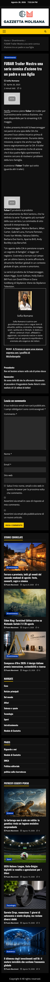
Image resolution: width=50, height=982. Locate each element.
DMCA (6, 760)
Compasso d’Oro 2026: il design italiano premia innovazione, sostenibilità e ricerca (24, 664)
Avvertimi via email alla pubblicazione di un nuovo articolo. (24, 515)
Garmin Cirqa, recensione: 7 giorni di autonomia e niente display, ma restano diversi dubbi (23, 916)
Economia (11, 951)
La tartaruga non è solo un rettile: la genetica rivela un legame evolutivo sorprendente (21, 823)
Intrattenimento (11, 725)
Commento (10, 414)
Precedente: (25, 369)
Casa (6, 685)
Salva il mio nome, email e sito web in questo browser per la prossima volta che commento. (26, 489)
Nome (8, 453)
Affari (6, 702)
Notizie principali (11, 691)
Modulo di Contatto (12, 730)
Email (7, 464)
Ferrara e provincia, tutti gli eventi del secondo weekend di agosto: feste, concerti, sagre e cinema (22, 578)
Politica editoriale (11, 766)
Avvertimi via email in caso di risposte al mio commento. (24, 503)
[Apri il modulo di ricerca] (45, 31)
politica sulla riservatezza (15, 771)
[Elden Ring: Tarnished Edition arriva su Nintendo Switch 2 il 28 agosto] (25, 603)
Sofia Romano (12, 80)
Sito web (8, 475)
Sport (6, 719)
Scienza (10, 813)
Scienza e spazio (11, 708)
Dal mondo (8, 697)
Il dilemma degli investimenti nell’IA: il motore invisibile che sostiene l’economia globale (24, 962)
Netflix (7, 110)
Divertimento (10, 57)
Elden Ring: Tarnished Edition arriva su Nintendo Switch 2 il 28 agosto (23, 622)
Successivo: (24, 382)
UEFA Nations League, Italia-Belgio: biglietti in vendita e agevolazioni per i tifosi (23, 870)
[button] (4, 31)
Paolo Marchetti (12, 585)
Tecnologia (8, 713)
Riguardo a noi (10, 749)
